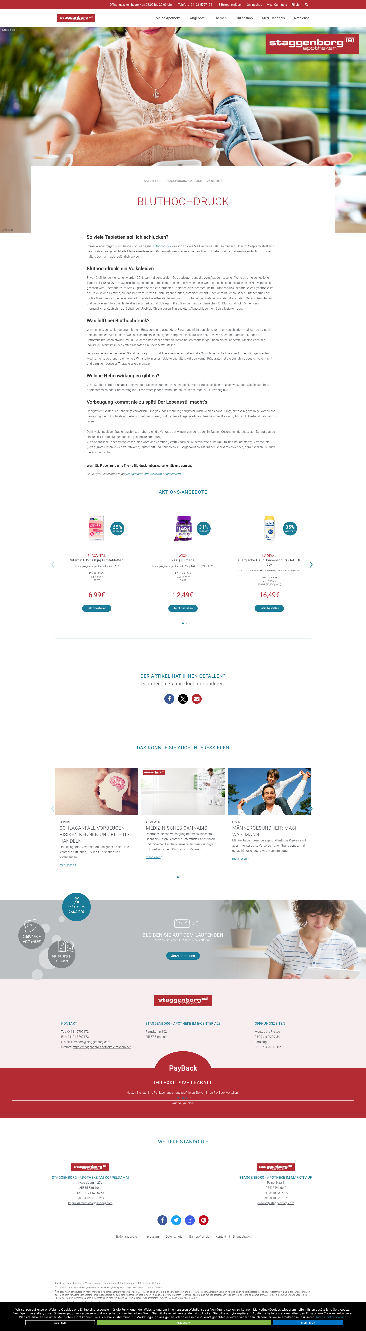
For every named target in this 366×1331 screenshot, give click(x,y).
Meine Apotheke (168, 18)
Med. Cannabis (277, 4)
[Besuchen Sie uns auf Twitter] (176, 1220)
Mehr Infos (308, 1322)
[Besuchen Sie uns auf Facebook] (162, 1220)
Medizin (64, 822)
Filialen (296, 4)
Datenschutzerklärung (330, 1317)
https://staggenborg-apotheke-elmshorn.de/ (102, 1047)
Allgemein (153, 822)
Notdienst (301, 18)
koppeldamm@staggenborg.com (90, 1203)
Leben (236, 822)
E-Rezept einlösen (230, 4)
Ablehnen (60, 1322)
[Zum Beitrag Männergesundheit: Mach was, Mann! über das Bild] (269, 791)
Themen (220, 18)
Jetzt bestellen (96, 608)
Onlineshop (254, 4)
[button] (312, 562)
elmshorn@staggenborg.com (90, 1042)
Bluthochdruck (161, 246)
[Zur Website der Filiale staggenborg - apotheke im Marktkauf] (275, 1167)
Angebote (197, 18)
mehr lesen (182, 1098)
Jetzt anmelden (183, 956)
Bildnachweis (242, 1236)
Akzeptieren (184, 1322)
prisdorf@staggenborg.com (275, 1203)
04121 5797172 (201, 4)
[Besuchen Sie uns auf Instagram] (190, 1220)
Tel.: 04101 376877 (276, 1193)
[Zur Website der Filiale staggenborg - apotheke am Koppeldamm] (90, 1167)
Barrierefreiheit (199, 1236)
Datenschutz (174, 1236)
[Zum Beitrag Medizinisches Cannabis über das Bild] (183, 791)
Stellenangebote (126, 1236)
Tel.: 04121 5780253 (90, 1193)
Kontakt (221, 1236)
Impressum (151, 1236)
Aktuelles (152, 181)
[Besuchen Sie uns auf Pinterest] (204, 1220)
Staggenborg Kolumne (183, 181)
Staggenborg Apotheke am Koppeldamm (153, 474)
